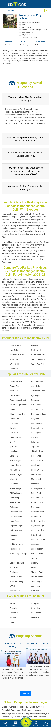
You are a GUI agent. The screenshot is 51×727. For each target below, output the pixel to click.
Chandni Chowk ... (17, 414)
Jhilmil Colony (37, 451)
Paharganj (14, 498)
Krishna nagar (16, 474)
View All (25, 693)
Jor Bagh (14, 456)
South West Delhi (38, 359)
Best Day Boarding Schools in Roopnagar (30, 713)
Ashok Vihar (15, 395)
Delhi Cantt (14, 423)
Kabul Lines (36, 456)
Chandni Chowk (37, 409)
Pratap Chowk (16, 516)
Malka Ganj (14, 479)
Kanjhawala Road (38, 460)
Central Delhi (15, 345)
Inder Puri (35, 442)
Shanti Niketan (16, 577)
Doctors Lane (36, 423)
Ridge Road (36, 535)
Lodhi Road (36, 474)
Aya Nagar (35, 395)
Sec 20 (34, 558)
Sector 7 (34, 567)
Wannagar (35, 586)
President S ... (37, 516)
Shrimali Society (16, 581)
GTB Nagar (14, 442)
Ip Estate (13, 447)
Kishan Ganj (15, 470)
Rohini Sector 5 (16, 544)
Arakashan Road (38, 391)
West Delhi (14, 364)
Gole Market (36, 437)
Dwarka (13, 428)
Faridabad (14, 608)
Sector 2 (34, 563)
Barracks (35, 400)
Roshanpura (15, 549)
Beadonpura (36, 405)
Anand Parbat (37, 381)
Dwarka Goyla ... (38, 428)
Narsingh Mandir (38, 488)
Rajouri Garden (37, 530)
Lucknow (35, 617)
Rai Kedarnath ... (38, 521)
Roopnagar (36, 544)
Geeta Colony (15, 437)
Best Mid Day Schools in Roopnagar (17, 717)
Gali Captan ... (37, 433)
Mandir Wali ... (37, 479)
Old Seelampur (16, 493)
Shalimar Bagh (37, 572)
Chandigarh (36, 613)
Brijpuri (13, 409)
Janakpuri (14, 451)
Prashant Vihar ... (38, 512)
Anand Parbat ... (17, 386)
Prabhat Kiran (16, 512)
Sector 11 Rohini (17, 563)
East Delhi (35, 345)
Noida (12, 603)
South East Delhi (38, 364)
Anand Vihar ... (16, 391)
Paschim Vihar (37, 502)
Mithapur (35, 484)
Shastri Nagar (37, 577)
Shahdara (14, 369)
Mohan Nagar (16, 488)
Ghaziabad (35, 608)
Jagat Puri (35, 447)
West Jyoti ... (36, 591)
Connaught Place (38, 414)
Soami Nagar (36, 581)
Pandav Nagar (37, 498)
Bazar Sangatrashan (18, 405)
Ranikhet (13, 535)
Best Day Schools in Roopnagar (15, 707)
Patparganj (14, 507)
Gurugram (35, 603)
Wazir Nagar (15, 591)
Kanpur (13, 622)
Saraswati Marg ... (39, 553)
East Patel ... (15, 433)
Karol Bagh (36, 465)
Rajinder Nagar (16, 530)
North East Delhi (17, 355)
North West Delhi (38, 355)
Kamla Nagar (15, 460)
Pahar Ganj (36, 493)
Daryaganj (35, 419)
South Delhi (14, 359)
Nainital (13, 617)
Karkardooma (16, 465)
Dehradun (14, 613)
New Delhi (14, 350)
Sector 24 (14, 567)
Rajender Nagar (16, 526)
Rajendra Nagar (37, 526)
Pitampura (35, 507)
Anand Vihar (36, 386)
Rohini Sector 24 (38, 540)
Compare (10, 11)
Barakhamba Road (18, 400)
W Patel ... (14, 586)
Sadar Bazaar (37, 549)
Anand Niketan (16, 381)
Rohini (12, 540)
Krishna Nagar (37, 470)
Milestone (14, 484)
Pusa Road (14, 521)
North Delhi (36, 350)
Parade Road (15, 502)
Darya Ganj (14, 419)
